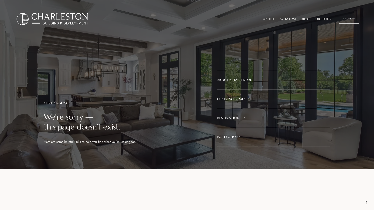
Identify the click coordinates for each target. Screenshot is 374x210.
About (269, 19)
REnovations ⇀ (231, 118)
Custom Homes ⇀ (233, 99)
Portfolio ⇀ (228, 137)
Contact (349, 19)
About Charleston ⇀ (237, 80)
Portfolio (323, 19)
